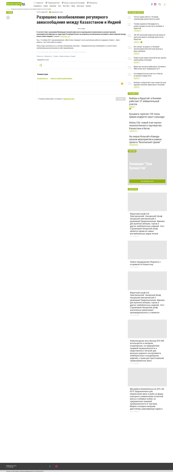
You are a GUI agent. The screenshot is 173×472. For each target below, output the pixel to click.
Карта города (80, 6)
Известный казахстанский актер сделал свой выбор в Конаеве (150, 59)
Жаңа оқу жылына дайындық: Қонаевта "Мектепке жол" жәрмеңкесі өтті (150, 68)
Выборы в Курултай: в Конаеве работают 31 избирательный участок (145, 101)
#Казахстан (40, 56)
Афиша (73, 6)
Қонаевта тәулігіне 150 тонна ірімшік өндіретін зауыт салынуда (146, 115)
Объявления (53, 6)
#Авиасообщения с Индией (67, 56)
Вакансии (88, 6)
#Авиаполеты (48, 56)
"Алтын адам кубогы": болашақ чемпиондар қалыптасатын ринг (147, 18)
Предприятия (54, 3)
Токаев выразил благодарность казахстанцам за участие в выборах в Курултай (149, 26)
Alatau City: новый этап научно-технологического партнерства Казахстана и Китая (145, 125)
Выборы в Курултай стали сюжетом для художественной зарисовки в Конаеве (150, 83)
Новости (39, 3)
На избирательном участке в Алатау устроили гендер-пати (148, 75)
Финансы (93, 3)
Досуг (59, 6)
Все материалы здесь (147, 181)
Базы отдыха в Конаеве (74, 3)
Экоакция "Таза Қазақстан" (140, 166)
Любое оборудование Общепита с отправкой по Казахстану (145, 263)
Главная (46, 6)
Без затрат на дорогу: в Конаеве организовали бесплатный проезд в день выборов (148, 49)
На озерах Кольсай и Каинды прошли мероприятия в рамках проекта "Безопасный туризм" (145, 139)
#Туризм (55, 56)
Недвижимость (38, 6)
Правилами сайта (68, 99)
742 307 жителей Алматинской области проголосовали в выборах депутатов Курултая (149, 37)
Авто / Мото (66, 6)
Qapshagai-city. (65, 36)
